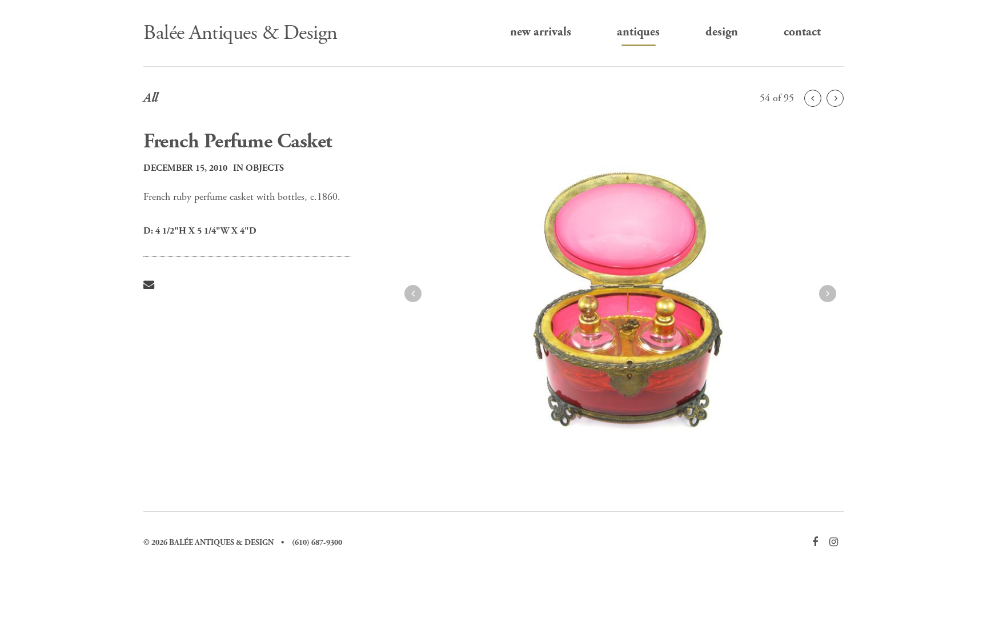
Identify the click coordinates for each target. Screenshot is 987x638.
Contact (802, 32)
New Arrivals (540, 32)
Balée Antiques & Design (240, 33)
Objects (265, 168)
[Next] (812, 98)
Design (721, 32)
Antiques (638, 32)
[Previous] (835, 98)
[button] (413, 293)
